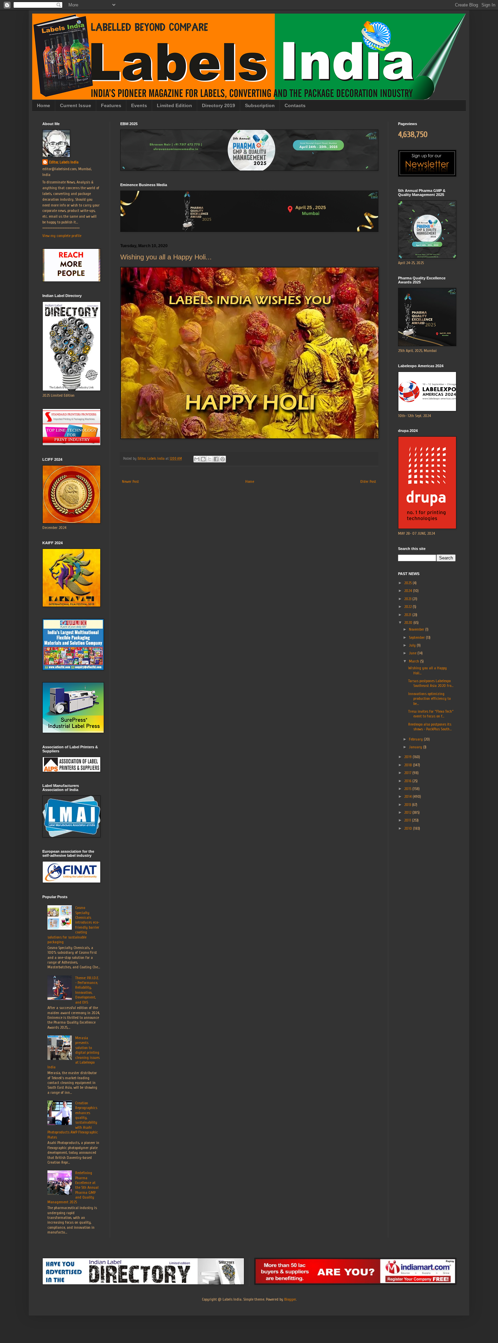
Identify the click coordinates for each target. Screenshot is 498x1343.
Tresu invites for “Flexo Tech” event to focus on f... (431, 713)
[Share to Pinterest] (222, 459)
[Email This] (196, 459)
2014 (408, 796)
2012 (408, 812)
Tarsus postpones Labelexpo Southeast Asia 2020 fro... (430, 683)
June (413, 653)
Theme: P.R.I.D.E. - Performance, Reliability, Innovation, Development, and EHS (87, 990)
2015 (408, 788)
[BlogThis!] (203, 459)
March (414, 661)
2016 (408, 780)
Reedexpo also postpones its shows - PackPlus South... (430, 726)
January (416, 747)
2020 (408, 622)
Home (43, 105)
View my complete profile (61, 235)
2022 (408, 606)
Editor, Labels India (64, 162)
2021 (408, 614)
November (417, 629)
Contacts (295, 105)
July (413, 645)
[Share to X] (209, 459)
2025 (408, 582)
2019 (408, 756)
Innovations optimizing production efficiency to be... (429, 698)
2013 (408, 804)
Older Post (368, 481)
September (417, 637)
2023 (408, 598)
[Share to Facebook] (216, 459)
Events (139, 105)
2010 (408, 828)
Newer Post (130, 481)
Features (111, 105)
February (416, 739)
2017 (408, 772)
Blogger (290, 1299)
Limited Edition (174, 105)
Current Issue (75, 105)
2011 (408, 820)
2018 (408, 765)
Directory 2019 (218, 105)
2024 (408, 590)
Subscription (260, 105)
